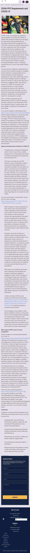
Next (25, 456)
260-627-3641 (15, 515)
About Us (6, 540)
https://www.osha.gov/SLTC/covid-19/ (12, 392)
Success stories (5, 537)
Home (2, 4)
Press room (7, 4)
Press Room (5, 535)
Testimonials (5, 542)
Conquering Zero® (6, 544)
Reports (5, 539)
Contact (5, 546)
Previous (5, 456)
